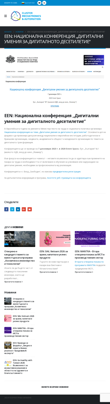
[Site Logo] (26, 16)
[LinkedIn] (44, 3)
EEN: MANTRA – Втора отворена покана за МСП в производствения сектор (89, 254)
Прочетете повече (12, 282)
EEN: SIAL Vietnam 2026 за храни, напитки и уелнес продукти (54, 254)
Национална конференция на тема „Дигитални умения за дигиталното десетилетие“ (45, 132)
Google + (24, 209)
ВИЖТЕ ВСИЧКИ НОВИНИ (55, 387)
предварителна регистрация (66, 171)
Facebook (6, 209)
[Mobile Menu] (6, 16)
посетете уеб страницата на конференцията (69, 177)
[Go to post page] (19, 239)
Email (30, 209)
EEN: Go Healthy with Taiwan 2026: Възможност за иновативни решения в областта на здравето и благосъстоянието (18, 366)
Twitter (12, 209)
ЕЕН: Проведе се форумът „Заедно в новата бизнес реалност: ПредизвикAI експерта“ (18, 348)
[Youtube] (39, 3)
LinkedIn (18, 209)
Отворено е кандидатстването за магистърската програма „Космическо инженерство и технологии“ (19, 257)
